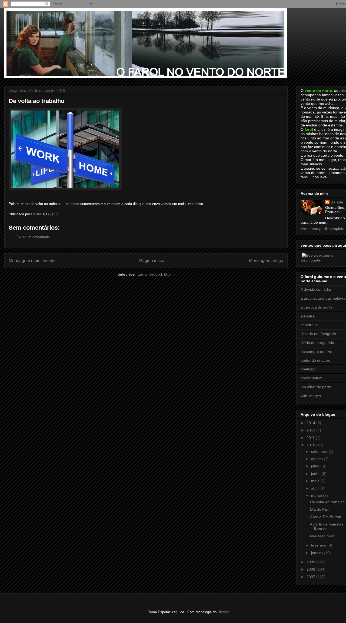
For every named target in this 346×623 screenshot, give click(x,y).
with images (311, 396)
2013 (311, 430)
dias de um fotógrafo (318, 333)
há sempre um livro (317, 351)
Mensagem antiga (266, 260)
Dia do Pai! (319, 509)
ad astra (308, 316)
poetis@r (308, 369)
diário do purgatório (317, 342)
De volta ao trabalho (327, 502)
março (317, 495)
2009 (311, 562)
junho (316, 473)
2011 (311, 438)
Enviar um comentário (32, 237)
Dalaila (337, 202)
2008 (311, 569)
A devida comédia (316, 289)
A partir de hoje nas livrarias (326, 526)
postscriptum (311, 378)
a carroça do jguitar (317, 307)
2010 (311, 445)
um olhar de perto (316, 387)
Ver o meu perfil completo (322, 228)
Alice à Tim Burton (325, 517)
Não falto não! (322, 536)
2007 (311, 577)
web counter (311, 260)
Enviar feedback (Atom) (156, 274)
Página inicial (152, 260)
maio (316, 481)
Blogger (223, 612)
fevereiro (319, 545)
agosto (317, 459)
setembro (319, 451)
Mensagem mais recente (32, 260)
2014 (311, 423)
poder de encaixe (315, 360)
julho (315, 466)
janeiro (317, 553)
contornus (309, 325)
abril (315, 488)
